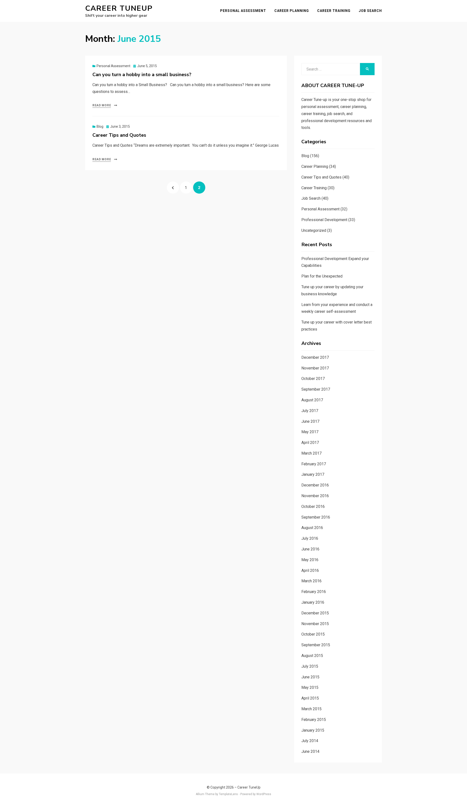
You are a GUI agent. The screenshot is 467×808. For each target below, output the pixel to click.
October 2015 (313, 634)
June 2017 (310, 421)
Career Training (333, 11)
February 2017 (313, 464)
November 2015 (315, 623)
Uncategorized (313, 230)
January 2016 (312, 602)
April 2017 (310, 442)
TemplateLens (228, 794)
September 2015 (315, 645)
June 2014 (310, 751)
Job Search (370, 11)
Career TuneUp (119, 8)
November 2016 (315, 496)
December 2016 (315, 485)
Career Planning (291, 11)
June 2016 (310, 549)
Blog (100, 126)
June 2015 (310, 677)
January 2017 (312, 474)
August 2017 (312, 400)
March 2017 (311, 453)
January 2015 (312, 730)
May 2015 (309, 687)
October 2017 (313, 378)
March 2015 (311, 709)
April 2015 (310, 698)
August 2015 (312, 655)
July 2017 (309, 410)
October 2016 (313, 506)
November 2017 (315, 368)
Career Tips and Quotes (119, 135)
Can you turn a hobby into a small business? (141, 74)
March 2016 (311, 581)
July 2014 (309, 740)
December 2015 (315, 613)
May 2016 (309, 559)
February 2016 (313, 591)
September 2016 (315, 517)
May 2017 (309, 432)
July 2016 (309, 538)
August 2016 (312, 527)
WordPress (263, 794)
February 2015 (313, 719)
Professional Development (324, 219)
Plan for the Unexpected (321, 276)
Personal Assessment (243, 11)
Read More (101, 105)
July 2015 (309, 666)
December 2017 (315, 357)
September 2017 (315, 389)
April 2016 (310, 570)
